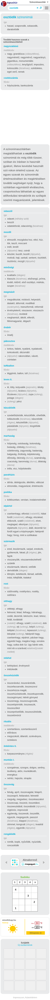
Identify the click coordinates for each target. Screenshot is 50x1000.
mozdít (7, 232)
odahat (7, 658)
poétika (8, 492)
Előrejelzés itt (36, 933)
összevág (9, 784)
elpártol (8, 506)
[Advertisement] (25, 117)
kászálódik (9, 407)
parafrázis (9, 474)
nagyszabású (11, 46)
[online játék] (29, 864)
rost (6, 583)
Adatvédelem (31, 997)
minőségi (9, 267)
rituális (7, 721)
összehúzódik (11, 675)
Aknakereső (30, 860)
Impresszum (18, 997)
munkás (9, 760)
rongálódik (10, 834)
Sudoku (25, 877)
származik (9, 541)
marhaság (9, 436)
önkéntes (10, 746)
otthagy (8, 601)
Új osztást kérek (25, 945)
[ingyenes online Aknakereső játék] (15, 862)
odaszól (8, 211)
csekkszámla (11, 78)
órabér (7, 327)
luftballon (9, 365)
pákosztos (9, 341)
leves (8, 379)
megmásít (9, 292)
